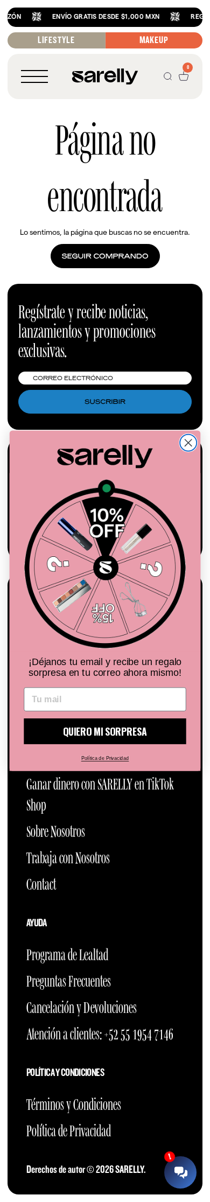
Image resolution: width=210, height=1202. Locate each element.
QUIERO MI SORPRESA (104, 731)
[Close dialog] (188, 443)
